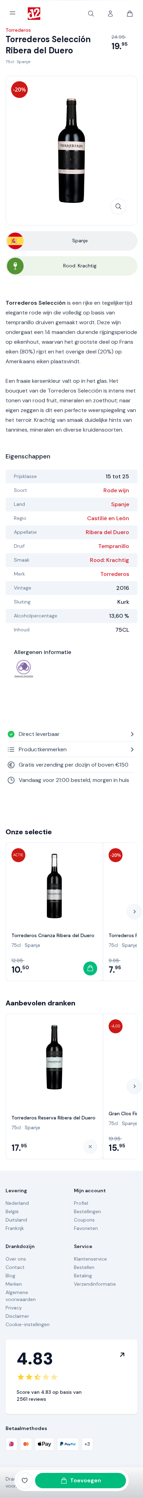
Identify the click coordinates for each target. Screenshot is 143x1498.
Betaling (83, 1275)
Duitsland (16, 1220)
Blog (10, 1275)
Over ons (16, 1259)
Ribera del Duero (107, 532)
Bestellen (84, 1267)
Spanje (23, 61)
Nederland (17, 1203)
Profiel (81, 1203)
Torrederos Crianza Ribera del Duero (52, 935)
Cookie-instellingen (28, 1324)
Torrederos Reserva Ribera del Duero (53, 1118)
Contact (15, 1267)
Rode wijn (116, 490)
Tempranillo (113, 546)
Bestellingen (87, 1211)
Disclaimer (17, 1316)
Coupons (84, 1220)
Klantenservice (90, 1259)
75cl (10, 61)
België (12, 1211)
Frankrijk (15, 1228)
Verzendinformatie (95, 1284)
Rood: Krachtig (109, 560)
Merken (14, 1284)
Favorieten (86, 1228)
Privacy (14, 1308)
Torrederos (114, 574)
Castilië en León (108, 518)
